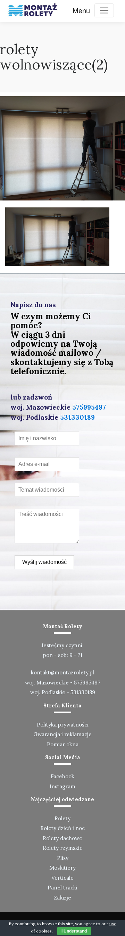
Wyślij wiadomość (44, 562)
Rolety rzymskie (63, 848)
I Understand (74, 931)
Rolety (62, 818)
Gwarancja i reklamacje (62, 734)
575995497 (89, 407)
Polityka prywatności (63, 724)
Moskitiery (62, 867)
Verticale (62, 878)
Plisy (62, 858)
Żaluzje (62, 897)
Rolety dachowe (62, 838)
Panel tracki (62, 887)
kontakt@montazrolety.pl (62, 672)
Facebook (62, 776)
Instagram (62, 786)
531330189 (77, 417)
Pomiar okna (62, 744)
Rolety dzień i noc (62, 828)
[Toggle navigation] (104, 10)
